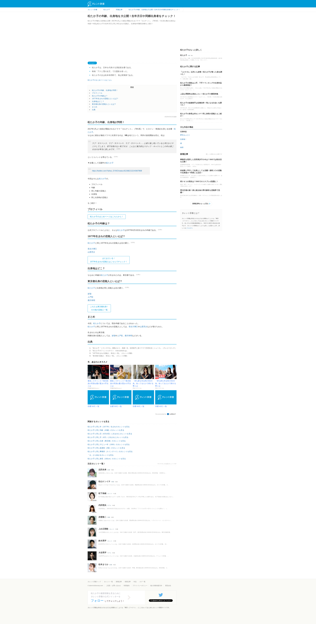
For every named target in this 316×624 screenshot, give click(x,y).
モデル (109, 505)
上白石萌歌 (103, 529)
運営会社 (168, 585)
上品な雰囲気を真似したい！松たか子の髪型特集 (199, 94)
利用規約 (127, 585)
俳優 (112, 481)
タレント (109, 493)
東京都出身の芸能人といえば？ (104, 104)
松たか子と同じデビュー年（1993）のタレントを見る (109, 444)
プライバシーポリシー (140, 585)
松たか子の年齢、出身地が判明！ (105, 90)
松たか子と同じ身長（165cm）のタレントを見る (107, 459)
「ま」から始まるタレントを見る (101, 455)
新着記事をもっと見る (200, 204)
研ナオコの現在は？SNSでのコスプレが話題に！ (199, 181)
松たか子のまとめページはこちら (100, 80)
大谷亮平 (102, 553)
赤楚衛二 (102, 517)
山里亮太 (91, 252)
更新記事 (128, 582)
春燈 (181, 147)
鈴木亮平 (102, 541)
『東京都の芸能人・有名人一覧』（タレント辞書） (109, 356)
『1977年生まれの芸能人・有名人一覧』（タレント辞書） (112, 353)
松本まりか (103, 564)
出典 (93, 110)
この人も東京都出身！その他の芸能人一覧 (99, 308)
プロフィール (97, 93)
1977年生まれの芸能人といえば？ (105, 99)
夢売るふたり (185, 135)
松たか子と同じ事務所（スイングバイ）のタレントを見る (110, 451)
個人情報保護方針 (156, 585)
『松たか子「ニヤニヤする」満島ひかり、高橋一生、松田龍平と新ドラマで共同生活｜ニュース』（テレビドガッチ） (133, 348)
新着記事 (119, 582)
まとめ (94, 107)
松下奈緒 (102, 493)
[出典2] (160, 229)
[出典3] (133, 242)
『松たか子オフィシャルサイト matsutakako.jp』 (109, 351)
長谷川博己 (92, 249)
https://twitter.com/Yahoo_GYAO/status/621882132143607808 (117, 171)
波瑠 (89, 294)
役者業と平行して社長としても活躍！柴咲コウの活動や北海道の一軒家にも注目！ (201, 171)
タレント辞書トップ (94, 582)
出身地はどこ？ (98, 101)
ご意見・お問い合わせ (113, 585)
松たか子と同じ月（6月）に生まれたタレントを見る (108, 437)
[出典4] (127, 287)
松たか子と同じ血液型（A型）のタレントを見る (106, 448)
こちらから (189, 228)
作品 (135, 582)
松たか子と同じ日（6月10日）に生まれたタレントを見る (110, 434)
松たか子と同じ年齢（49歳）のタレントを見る (106, 430)
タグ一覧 (142, 582)
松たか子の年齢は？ (100, 96)
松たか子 (110, 163)
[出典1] (118, 149)
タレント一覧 (108, 582)
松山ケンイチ (104, 481)
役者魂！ (183, 139)
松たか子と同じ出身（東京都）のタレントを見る (107, 441)
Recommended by (161, 414)
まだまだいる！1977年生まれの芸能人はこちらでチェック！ (108, 260)
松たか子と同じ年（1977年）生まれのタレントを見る (109, 427)
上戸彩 (90, 297)
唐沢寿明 (91, 300)
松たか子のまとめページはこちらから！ (106, 216)
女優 (108, 470)
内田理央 (102, 505)
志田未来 (102, 470)
